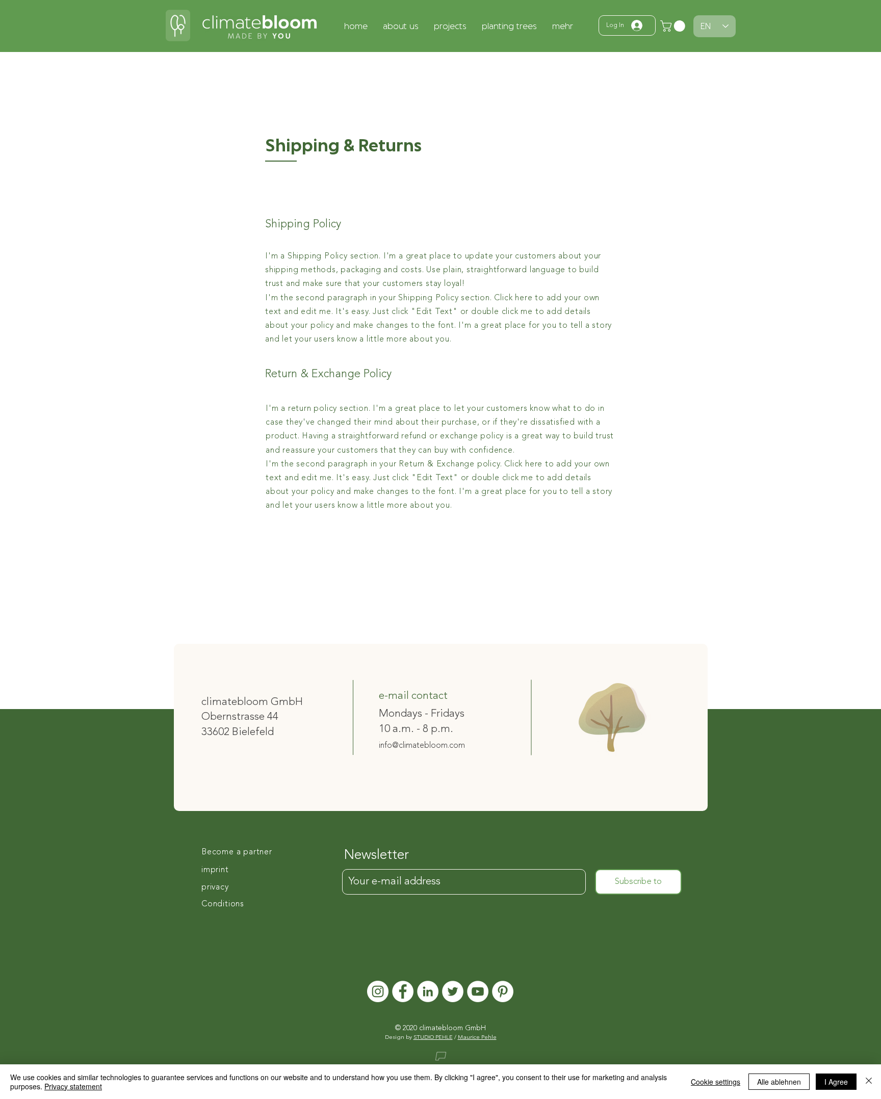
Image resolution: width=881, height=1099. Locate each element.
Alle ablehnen (779, 1082)
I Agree (836, 1082)
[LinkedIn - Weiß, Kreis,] (427, 991)
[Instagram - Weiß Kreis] (377, 991)
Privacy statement (73, 1086)
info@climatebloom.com (422, 746)
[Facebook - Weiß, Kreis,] (402, 991)
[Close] (869, 1081)
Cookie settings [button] (715, 1082)
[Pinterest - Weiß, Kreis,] (502, 991)
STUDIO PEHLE (433, 1037)
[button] (674, 26)
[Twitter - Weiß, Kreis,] (452, 991)
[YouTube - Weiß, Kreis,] (477, 991)
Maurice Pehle (477, 1037)
